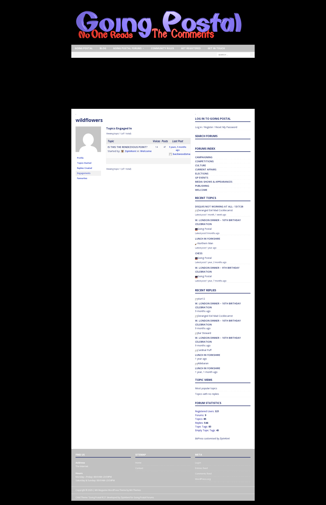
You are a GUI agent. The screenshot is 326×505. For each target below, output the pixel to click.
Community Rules (162, 48)
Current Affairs (205, 169)
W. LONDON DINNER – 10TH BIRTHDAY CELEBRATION (218, 222)
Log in (198, 462)
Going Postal (84, 48)
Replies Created (84, 168)
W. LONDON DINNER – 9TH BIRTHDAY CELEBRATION (217, 269)
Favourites (82, 178)
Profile (80, 157)
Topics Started (84, 163)
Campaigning (203, 157)
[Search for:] (233, 54)
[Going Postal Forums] (158, 42)
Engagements (83, 173)
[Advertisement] (163, 83)
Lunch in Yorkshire (207, 238)
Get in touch (216, 48)
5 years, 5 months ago (177, 149)
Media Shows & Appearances (213, 181)
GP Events (201, 177)
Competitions (204, 161)
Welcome (146, 151)
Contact (139, 468)
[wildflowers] (88, 153)
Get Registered (191, 48)
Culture (200, 165)
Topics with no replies (207, 393)
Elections (201, 173)
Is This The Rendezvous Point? (127, 147)
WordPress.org (203, 479)
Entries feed (201, 468)
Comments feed (203, 473)
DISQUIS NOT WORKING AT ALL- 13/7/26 (219, 206)
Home (138, 462)
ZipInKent (125, 497)
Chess (198, 253)
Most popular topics (206, 388)
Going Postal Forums (127, 48)
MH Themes (135, 490)
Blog (103, 48)
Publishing (202, 185)
